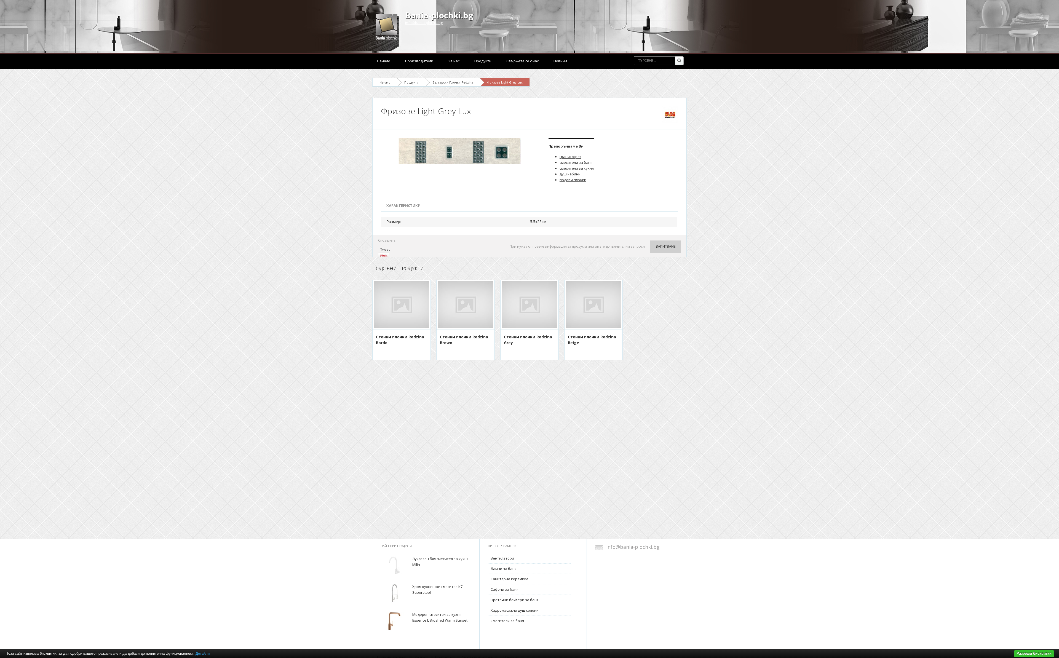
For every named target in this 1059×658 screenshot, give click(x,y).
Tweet (385, 249)
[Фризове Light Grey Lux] (460, 151)
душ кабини (570, 174)
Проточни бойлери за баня (515, 599)
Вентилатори (502, 558)
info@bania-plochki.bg (424, 22)
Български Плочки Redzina (452, 82)
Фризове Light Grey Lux (505, 82)
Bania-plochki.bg (439, 15)
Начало (383, 60)
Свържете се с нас (522, 60)
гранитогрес (570, 156)
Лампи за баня (504, 568)
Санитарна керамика (509, 578)
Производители (419, 60)
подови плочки (573, 179)
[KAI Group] (670, 114)
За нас (453, 60)
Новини (560, 60)
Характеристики (403, 205)
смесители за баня (576, 162)
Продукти (482, 60)
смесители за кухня (577, 168)
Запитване (665, 246)
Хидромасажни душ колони (515, 610)
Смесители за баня (507, 620)
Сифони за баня (504, 589)
